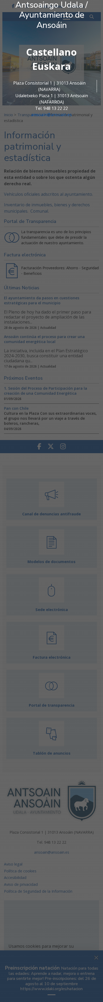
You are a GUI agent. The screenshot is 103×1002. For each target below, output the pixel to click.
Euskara (51, 66)
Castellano (51, 52)
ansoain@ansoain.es (51, 115)
